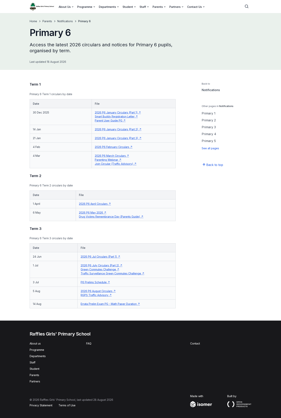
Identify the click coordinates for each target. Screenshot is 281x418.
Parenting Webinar (108, 159)
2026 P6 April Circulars (95, 203)
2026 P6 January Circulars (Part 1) (118, 112)
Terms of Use (67, 405)
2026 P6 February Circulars (113, 147)
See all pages (210, 148)
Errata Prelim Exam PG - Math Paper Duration (110, 303)
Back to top (214, 165)
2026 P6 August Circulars (98, 291)
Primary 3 (209, 127)
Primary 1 (208, 113)
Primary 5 (209, 141)
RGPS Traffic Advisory (96, 295)
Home (33, 21)
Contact (195, 343)
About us (35, 343)
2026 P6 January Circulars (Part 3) (118, 138)
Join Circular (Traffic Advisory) (115, 163)
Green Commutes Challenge (100, 269)
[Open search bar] (246, 6)
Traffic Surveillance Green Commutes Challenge (112, 273)
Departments (38, 356)
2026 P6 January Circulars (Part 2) (118, 129)
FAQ (88, 343)
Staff (32, 362)
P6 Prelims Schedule (95, 282)
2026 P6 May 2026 (92, 212)
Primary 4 (209, 134)
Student (34, 368)
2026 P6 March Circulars (112, 155)
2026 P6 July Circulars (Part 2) (101, 265)
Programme (37, 349)
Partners (35, 381)
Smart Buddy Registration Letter (116, 116)
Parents (47, 21)
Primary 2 (209, 120)
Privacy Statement (41, 405)
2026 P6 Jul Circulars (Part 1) (100, 256)
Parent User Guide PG (110, 120)
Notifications (65, 21)
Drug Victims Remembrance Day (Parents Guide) (111, 216)
